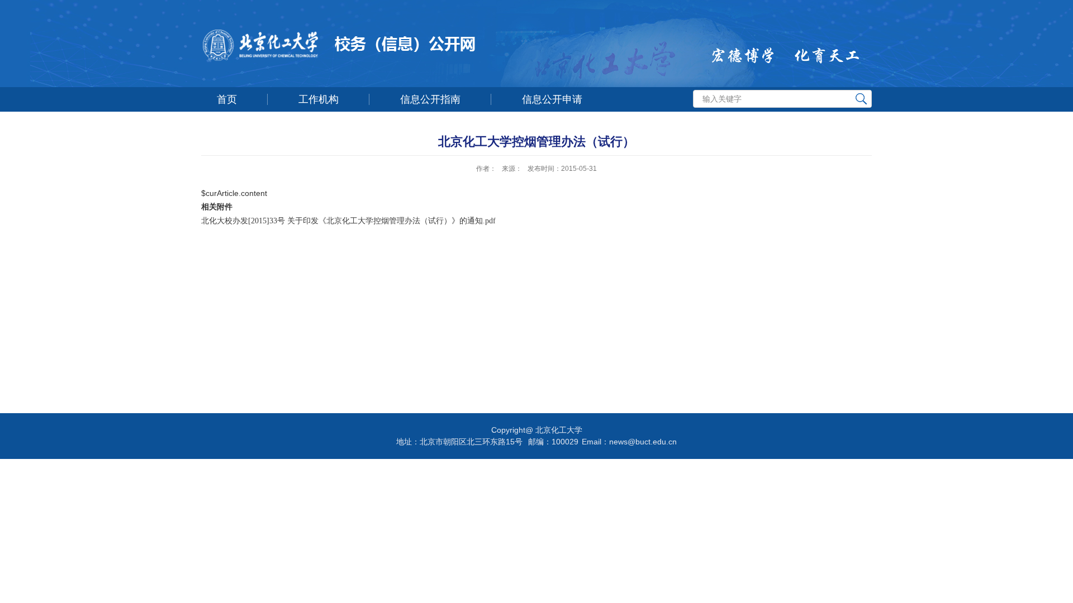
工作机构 (318, 99)
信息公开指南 (430, 99)
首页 (227, 99)
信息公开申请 (552, 99)
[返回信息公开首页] (441, 48)
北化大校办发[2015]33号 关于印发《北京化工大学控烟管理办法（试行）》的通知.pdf (348, 221)
